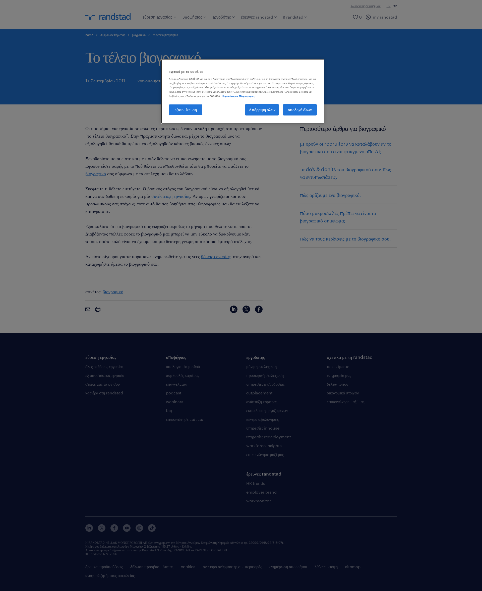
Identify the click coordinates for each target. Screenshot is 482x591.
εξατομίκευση (186, 109)
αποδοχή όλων (300, 109)
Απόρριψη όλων (262, 109)
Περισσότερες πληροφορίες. (239, 95)
